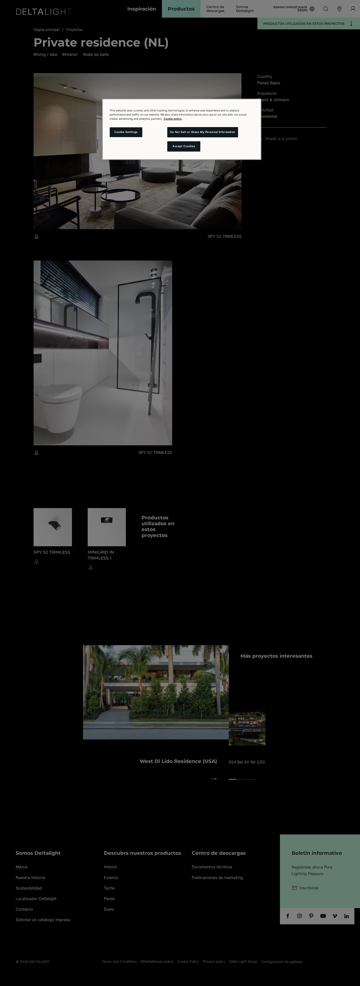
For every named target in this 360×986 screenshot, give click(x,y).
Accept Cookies (183, 146)
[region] (181, 129)
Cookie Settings (126, 132)
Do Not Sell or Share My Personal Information (202, 132)
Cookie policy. (173, 118)
